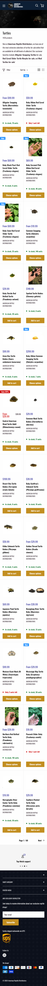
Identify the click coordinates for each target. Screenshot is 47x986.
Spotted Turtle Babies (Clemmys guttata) (34, 295)
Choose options (12, 129)
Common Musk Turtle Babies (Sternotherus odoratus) (34, 421)
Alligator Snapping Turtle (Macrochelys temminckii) (10, 105)
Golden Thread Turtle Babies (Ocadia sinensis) (34, 549)
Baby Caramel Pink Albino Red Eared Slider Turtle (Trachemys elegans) (34, 170)
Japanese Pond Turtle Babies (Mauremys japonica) (11, 611)
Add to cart (11, 320)
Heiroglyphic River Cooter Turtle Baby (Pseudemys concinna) (11, 802)
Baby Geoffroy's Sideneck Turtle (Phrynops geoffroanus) (35, 486)
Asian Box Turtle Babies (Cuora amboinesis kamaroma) (12, 359)
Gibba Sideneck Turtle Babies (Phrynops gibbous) (11, 549)
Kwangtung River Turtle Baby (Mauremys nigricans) (35, 611)
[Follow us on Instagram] (4, 955)
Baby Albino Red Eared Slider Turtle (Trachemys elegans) (35, 105)
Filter (8, 69)
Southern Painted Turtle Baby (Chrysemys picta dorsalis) (33, 804)
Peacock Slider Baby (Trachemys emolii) (34, 736)
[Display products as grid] (39, 70)
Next (40, 840)
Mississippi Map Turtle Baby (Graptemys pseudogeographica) (34, 674)
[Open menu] (4, 6)
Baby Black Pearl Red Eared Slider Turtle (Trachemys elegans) (11, 168)
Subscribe (11, 922)
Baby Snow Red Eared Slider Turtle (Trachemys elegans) (11, 233)
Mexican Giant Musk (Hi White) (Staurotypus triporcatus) (12, 674)
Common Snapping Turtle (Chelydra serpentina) (33, 233)
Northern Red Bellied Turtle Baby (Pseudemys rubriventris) (11, 739)
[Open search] (36, 5)
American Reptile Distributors (8, 113)
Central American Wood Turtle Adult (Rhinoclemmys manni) (11, 423)
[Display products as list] (43, 70)
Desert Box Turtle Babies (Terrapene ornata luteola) (10, 486)
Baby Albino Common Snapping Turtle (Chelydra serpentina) (34, 359)
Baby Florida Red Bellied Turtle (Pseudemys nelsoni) (11, 296)
